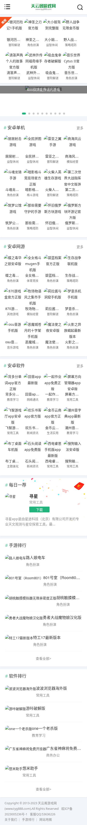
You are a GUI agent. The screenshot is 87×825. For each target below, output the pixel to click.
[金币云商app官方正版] (53, 415)
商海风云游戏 (75, 156)
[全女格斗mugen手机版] (33, 263)
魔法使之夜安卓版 (58, 341)
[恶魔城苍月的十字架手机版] (33, 329)
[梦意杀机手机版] (72, 296)
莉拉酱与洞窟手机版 (60, 308)
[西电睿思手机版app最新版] (53, 448)
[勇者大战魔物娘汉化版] (24, 621)
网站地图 (45, 820)
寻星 (33, 496)
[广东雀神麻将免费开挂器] (25, 752)
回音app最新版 (36, 394)
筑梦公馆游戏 (15, 222)
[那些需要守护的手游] (33, 210)
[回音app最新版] (33, 381)
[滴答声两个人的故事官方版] (14, 60)
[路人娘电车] (15, 561)
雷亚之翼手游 (55, 156)
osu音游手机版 (16, 341)
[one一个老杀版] (18, 732)
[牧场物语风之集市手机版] (33, 296)
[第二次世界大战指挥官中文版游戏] (72, 177)
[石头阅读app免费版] (33, 448)
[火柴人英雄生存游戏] (53, 177)
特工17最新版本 (47, 637)
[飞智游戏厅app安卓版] (13, 415)
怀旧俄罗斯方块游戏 (60, 222)
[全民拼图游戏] (33, 144)
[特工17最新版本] (19, 641)
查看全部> (43, 658)
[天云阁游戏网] (44, 9)
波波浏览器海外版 (51, 688)
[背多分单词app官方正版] (13, 381)
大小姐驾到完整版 (58, 39)
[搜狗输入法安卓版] (72, 448)
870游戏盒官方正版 (20, 308)
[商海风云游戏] (72, 144)
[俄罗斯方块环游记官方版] (72, 210)
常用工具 (36, 502)
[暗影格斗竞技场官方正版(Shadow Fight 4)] (33, 177)
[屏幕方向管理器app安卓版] (72, 381)
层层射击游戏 (15, 156)
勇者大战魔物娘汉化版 (62, 617)
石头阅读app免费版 (40, 461)
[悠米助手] (13, 772)
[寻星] (10, 496)
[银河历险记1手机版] (14, 27)
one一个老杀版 (45, 728)
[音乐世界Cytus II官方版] (71, 60)
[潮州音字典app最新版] (72, 415)
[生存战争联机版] (72, 263)
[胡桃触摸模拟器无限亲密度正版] (30, 601)
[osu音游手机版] (13, 329)
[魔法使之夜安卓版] (53, 329)
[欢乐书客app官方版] (33, 415)
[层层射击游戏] (13, 144)
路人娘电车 (35, 557)
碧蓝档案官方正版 (58, 275)
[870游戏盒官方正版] (13, 296)
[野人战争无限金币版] (71, 27)
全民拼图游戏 (35, 156)
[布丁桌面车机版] (13, 448)
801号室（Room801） (62, 577)
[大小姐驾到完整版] (52, 27)
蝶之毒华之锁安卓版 (20, 275)
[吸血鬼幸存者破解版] (53, 60)
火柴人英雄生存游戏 (60, 189)
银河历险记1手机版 (21, 39)
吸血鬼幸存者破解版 (60, 72)
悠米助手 (30, 768)
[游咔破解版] (15, 712)
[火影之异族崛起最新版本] (72, 329)
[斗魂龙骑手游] (13, 177)
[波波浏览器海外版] (20, 692)
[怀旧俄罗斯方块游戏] (53, 210)
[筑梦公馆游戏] (13, 210)
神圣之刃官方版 (37, 39)
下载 (39, 509)
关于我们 (11, 820)
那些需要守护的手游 (40, 222)
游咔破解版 (35, 708)
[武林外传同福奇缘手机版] (34, 60)
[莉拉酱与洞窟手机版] (53, 296)
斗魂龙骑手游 (15, 189)
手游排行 (28, 820)
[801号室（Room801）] (24, 581)
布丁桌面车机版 (17, 461)
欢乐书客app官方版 (40, 427)
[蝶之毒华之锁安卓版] (13, 263)
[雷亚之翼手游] (53, 144)
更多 (80, 128)
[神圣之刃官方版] (33, 27)
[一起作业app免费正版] (53, 381)
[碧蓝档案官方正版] (53, 263)
